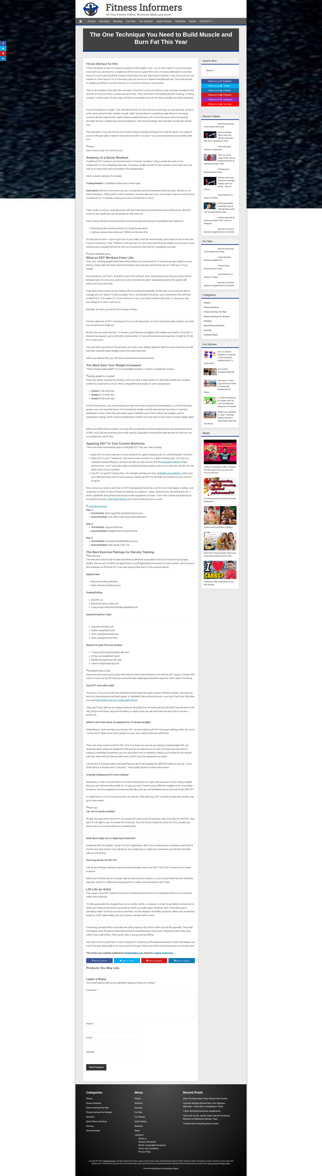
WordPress (156, 1168)
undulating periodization (169, 473)
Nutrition (180, 21)
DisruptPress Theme (171, 1168)
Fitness (92, 21)
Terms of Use (212, 1163)
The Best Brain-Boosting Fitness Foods (201, 1123)
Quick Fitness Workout (214, 325)
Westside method (171, 462)
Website (90, 1052)
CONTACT (205, 21)
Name (90, 1023)
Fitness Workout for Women (217, 316)
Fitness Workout (211, 307)
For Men (131, 21)
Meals (192, 21)
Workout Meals (211, 335)
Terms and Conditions (148, 1148)
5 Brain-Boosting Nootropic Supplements (201, 1111)
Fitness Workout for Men (102, 63)
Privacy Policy (144, 1152)
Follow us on (219, 81)
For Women (146, 21)
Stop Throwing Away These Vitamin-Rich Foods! (205, 1098)
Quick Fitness (164, 21)
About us (142, 1138)
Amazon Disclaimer (147, 1142)
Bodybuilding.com (134, 953)
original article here (163, 953)
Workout (104, 21)
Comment (92, 990)
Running (117, 21)
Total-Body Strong (116, 499)
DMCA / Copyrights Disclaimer (152, 1145)
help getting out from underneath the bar (116, 700)
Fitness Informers (144, 7)
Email (89, 1037)
